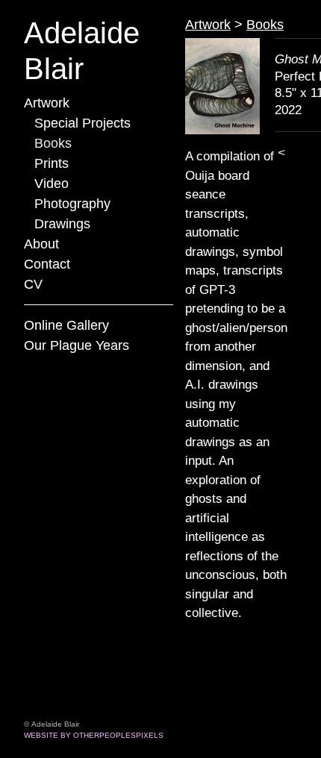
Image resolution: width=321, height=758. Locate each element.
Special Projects (82, 123)
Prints (51, 163)
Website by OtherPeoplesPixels (93, 735)
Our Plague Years (76, 345)
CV (33, 284)
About (41, 244)
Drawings (62, 223)
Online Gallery (66, 325)
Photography (72, 203)
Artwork (46, 102)
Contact (47, 264)
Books (53, 143)
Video (51, 183)
